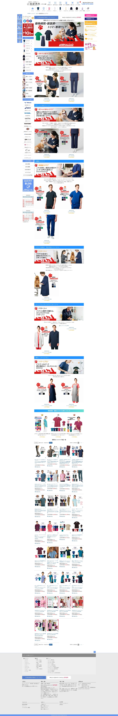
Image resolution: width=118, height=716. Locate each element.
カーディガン (28, 56)
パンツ (27, 50)
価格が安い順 (41, 442)
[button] (83, 443)
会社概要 (61, 701)
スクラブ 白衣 (34, 13)
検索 (33, 18)
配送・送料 (43, 681)
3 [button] (81, 442)
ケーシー (28, 43)
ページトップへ (95, 652)
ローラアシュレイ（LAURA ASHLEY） (54, 672)
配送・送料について (45, 705)
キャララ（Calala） (51, 671)
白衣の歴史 (27, 164)
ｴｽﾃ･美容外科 (28, 96)
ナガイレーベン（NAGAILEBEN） (53, 667)
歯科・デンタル (29, 82)
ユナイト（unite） (51, 663)
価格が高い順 (46, 442)
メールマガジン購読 (26, 707)
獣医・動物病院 (29, 90)
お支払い (24, 681)
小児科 (27, 85)
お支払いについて (44, 707)
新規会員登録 (24, 704)
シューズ (27, 67)
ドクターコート (27, 663)
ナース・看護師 (29, 79)
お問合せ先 (80, 681)
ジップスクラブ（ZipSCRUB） (53, 668)
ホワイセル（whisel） (51, 662)
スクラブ (28, 40)
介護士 (27, 93)
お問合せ (61, 704)
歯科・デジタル (39, 662)
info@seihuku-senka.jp (86, 683)
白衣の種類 (27, 166)
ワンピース (28, 53)
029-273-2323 (84, 684)
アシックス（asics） (51, 661)
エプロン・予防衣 (28, 670)
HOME (28, 13)
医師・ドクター (29, 76)
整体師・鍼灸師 (29, 87)
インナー (27, 59)
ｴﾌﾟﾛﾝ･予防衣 (28, 64)
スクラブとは (27, 172)
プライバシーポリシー (63, 703)
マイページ (24, 702)
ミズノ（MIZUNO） (51, 659)
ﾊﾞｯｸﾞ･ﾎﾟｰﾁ (28, 70)
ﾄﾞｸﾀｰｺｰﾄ (28, 48)
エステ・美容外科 (39, 668)
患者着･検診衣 (29, 61)
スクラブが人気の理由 (27, 175)
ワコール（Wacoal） (51, 670)
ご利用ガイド (28, 686)
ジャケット (28, 45)
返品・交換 (62, 681)
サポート (42, 702)
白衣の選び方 (27, 169)
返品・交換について (45, 709)
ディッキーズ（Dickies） (52, 666)
